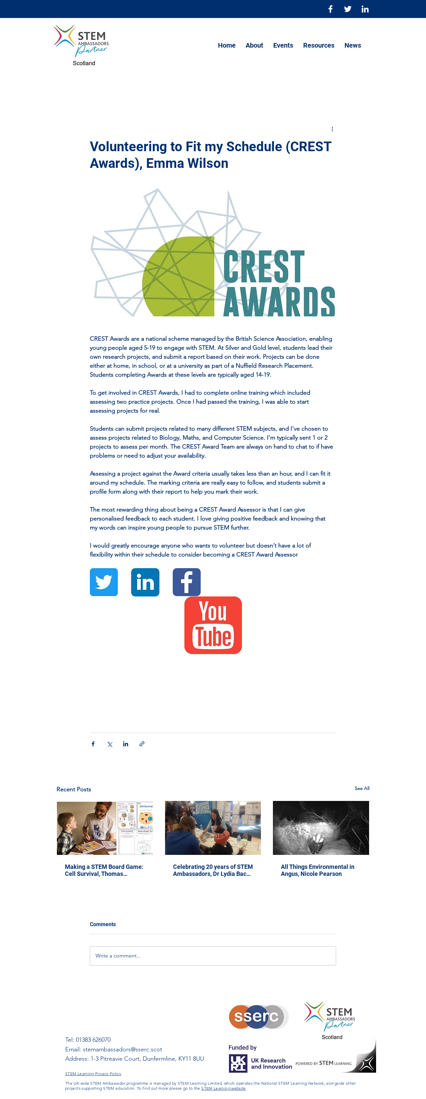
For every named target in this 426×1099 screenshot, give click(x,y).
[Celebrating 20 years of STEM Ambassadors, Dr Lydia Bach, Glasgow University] (213, 828)
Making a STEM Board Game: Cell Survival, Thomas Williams (104, 870)
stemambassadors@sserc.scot (122, 1049)
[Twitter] (348, 9)
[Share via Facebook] (93, 744)
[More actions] (332, 129)
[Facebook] (330, 9)
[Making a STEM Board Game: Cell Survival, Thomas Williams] (105, 828)
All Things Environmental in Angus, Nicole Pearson (317, 870)
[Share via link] (142, 744)
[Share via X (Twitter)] (109, 744)
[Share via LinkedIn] (125, 744)
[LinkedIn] (365, 9)
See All (362, 788)
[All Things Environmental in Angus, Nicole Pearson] (321, 828)
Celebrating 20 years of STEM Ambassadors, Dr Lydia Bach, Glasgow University (213, 870)
